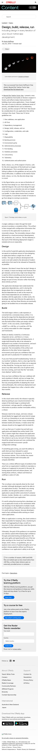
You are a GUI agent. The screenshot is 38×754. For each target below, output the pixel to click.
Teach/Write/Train (8, 674)
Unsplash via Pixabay (23, 76)
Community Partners (9, 686)
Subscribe (8, 646)
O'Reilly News (6, 680)
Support (27, 670)
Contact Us (27, 674)
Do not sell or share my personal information (15, 738)
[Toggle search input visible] (35, 2)
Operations (13, 573)
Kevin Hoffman (9, 41)
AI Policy (26, 683)
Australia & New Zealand (10, 705)
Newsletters (28, 677)
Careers (4, 677)
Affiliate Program (8, 689)
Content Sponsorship (9, 695)
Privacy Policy (28, 680)
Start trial (8, 597)
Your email (7, 631)
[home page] (11, 2)
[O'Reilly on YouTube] (14, 661)
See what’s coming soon (13, 618)
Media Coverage (7, 683)
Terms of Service (7, 747)
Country (6, 638)
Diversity (5, 692)
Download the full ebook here (13, 89)
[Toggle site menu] (2, 2)
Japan (4, 707)
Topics (11, 23)
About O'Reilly (7, 670)
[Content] (12, 7)
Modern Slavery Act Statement (26, 749)
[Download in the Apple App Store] (8, 725)
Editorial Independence (9, 749)
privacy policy (17, 649)
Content (4, 23)
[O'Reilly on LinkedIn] (10, 661)
